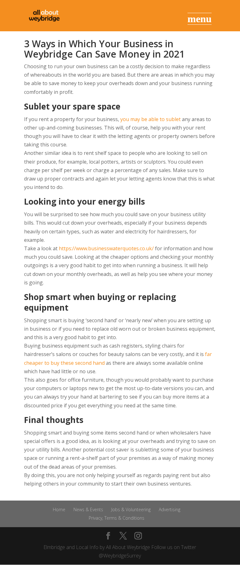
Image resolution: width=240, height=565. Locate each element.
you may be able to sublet (150, 119)
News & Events (88, 509)
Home (59, 509)
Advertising (169, 509)
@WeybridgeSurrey (120, 555)
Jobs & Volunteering (131, 509)
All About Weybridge (128, 547)
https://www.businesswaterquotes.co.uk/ (106, 248)
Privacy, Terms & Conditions (116, 518)
